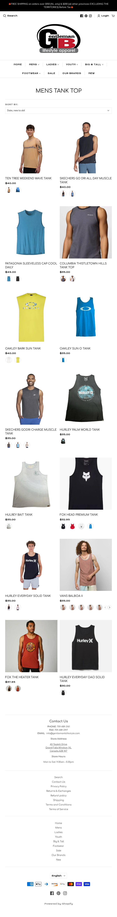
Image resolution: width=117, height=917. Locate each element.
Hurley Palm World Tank (80, 429)
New (92, 73)
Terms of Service (58, 809)
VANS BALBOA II (71, 595)
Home (18, 64)
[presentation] (109, 607)
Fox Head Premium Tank (79, 514)
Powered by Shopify (58, 903)
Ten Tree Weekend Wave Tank (28, 178)
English (57, 875)
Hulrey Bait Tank (18, 514)
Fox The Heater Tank (22, 677)
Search (12, 15)
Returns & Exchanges (58, 791)
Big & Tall (93, 64)
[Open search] (4, 15)
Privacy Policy (58, 786)
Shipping (58, 800)
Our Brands (71, 73)
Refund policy (58, 795)
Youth (71, 64)
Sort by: (11, 104)
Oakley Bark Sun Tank (23, 348)
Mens (33, 64)
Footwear (30, 73)
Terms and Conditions (58, 805)
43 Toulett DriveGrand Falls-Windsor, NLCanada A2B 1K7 (59, 747)
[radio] (8, 189)
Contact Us (58, 782)
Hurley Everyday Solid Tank (28, 595)
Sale (51, 73)
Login (105, 15)
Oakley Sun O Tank (75, 348)
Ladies (51, 64)
